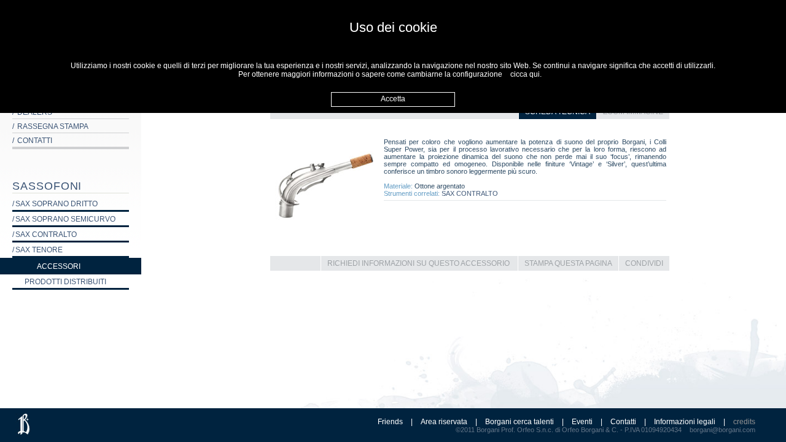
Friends (390, 421)
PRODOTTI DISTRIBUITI (65, 281)
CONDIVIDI (644, 263)
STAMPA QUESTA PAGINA (568, 263)
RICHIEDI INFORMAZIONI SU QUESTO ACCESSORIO (418, 263)
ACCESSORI (58, 266)
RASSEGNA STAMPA (50, 126)
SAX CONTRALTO (470, 193)
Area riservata (444, 421)
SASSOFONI (47, 186)
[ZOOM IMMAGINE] (325, 239)
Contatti (623, 421)
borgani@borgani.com (722, 429)
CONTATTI (32, 140)
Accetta (393, 99)
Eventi (582, 421)
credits (744, 421)
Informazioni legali (684, 421)
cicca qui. (526, 74)
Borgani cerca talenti (519, 421)
